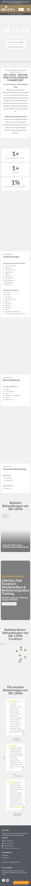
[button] (2, 532)
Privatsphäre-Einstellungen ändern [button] (11, 862)
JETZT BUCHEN (22, 882)
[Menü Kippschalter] (28, 9)
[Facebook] (7, 880)
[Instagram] (3, 880)
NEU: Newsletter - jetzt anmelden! (15, 13)
